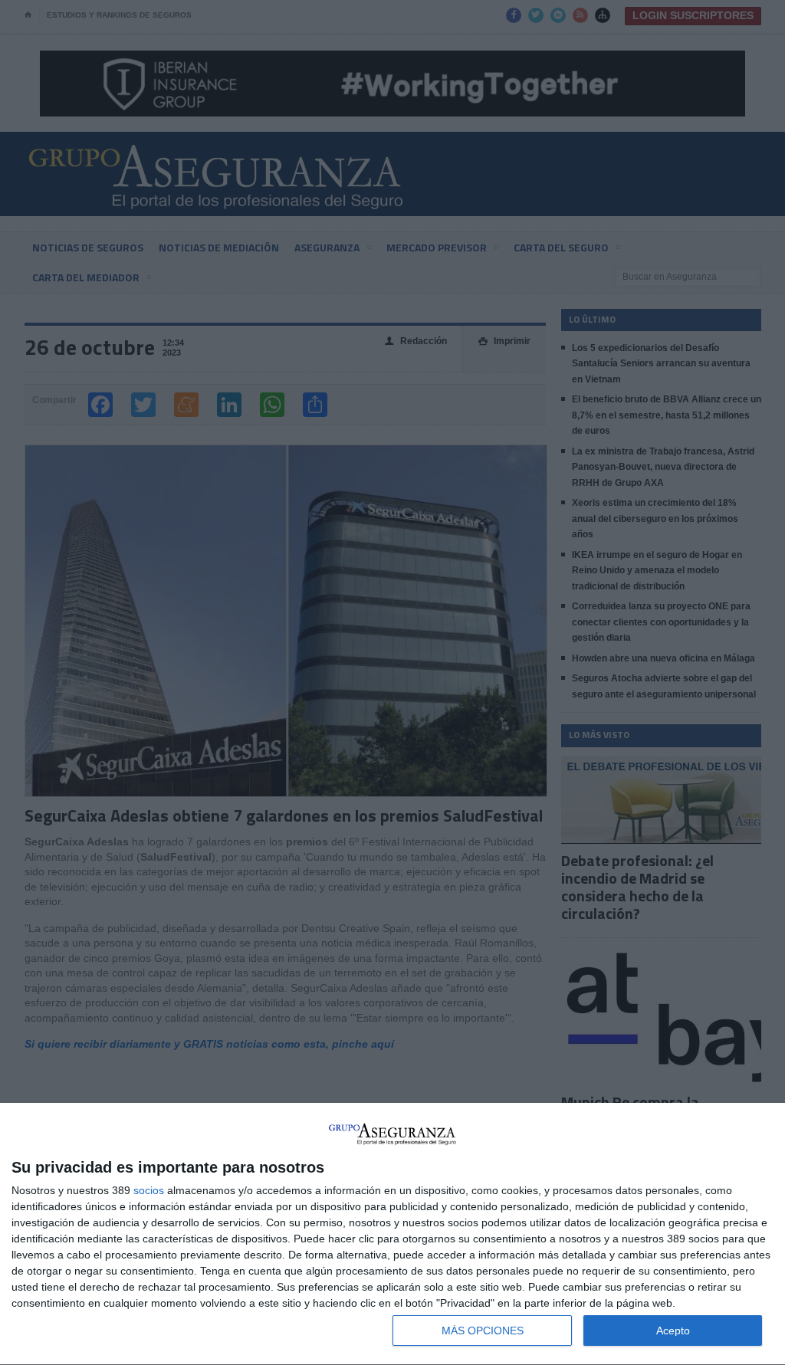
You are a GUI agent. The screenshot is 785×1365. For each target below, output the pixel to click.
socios (148, 1190)
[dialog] (392, 1234)
